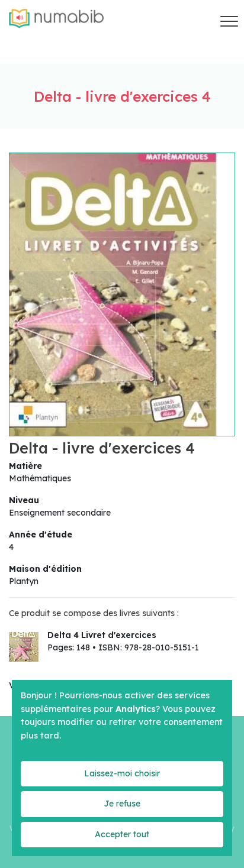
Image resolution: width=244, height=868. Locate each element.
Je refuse (122, 803)
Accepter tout (122, 834)
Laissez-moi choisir (122, 773)
